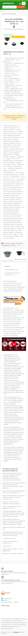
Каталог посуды (10, 14)
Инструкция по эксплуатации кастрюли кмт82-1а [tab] (12, 273)
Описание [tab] (7, 266)
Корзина (20, 4)
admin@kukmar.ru (6, 598)
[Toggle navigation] (24, 3)
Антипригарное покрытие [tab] (11, 269)
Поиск (21, 7)
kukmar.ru (4, 600)
